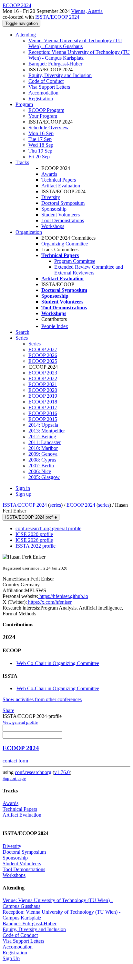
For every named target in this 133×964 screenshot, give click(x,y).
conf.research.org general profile (48, 528)
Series (34, 343)
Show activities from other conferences (42, 699)
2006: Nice (39, 471)
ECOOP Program (46, 110)
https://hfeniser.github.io (63, 596)
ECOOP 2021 (42, 384)
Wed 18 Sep (40, 145)
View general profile (20, 722)
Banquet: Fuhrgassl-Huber (55, 63)
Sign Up (11, 958)
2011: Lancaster (44, 442)
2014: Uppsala (43, 425)
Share (8, 710)
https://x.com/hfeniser (49, 602)
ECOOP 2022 (42, 378)
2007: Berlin (41, 465)
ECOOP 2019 (42, 396)
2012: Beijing (42, 436)
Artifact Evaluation (60, 185)
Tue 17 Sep (40, 139)
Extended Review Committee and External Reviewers (88, 269)
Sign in (22, 488)
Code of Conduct (46, 81)
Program (24, 104)
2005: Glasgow (44, 477)
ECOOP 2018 (42, 401)
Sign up (23, 494)
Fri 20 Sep (39, 156)
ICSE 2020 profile (34, 534)
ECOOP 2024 (80, 505)
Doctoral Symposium (63, 203)
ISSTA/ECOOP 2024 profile (31, 517)
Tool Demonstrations (62, 220)
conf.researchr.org (33, 772)
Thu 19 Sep (40, 151)
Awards (49, 174)
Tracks (22, 162)
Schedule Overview (48, 127)
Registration (40, 98)
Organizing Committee (64, 243)
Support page (14, 778)
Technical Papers (58, 180)
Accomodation (43, 92)
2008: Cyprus (42, 459)
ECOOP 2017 (42, 407)
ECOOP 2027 (42, 349)
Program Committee (74, 261)
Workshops (52, 226)
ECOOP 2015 (42, 419)
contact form (15, 760)
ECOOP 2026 (42, 355)
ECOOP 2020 (42, 390)
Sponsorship (53, 209)
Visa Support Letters (49, 87)
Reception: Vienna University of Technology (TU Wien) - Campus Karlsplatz (79, 55)
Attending (25, 34)
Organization (28, 232)
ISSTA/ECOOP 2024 (57, 17)
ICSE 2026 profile (34, 540)
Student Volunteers (60, 214)
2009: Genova (42, 454)
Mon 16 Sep (41, 133)
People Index (54, 326)
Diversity (50, 197)
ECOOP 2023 (42, 372)
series (55, 505)
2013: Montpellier (46, 430)
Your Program (42, 116)
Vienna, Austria (87, 11)
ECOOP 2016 (42, 413)
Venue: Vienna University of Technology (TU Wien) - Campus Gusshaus (75, 43)
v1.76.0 (62, 772)
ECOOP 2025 (42, 361)
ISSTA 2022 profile (35, 546)
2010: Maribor (43, 448)
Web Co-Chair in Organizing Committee (57, 663)
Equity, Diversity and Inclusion (60, 75)
